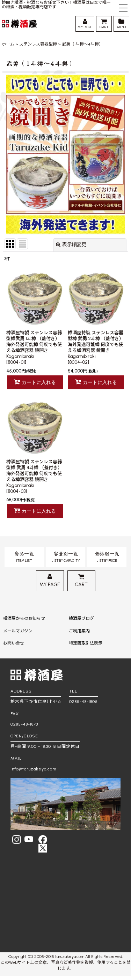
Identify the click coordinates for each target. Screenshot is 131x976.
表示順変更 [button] (74, 245)
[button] (123, 9)
